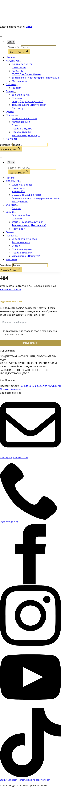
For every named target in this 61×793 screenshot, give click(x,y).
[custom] (30, 776)
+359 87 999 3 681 (10, 522)
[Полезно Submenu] (17, 236)
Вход (29, 26)
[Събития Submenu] (17, 85)
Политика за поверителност (34, 779)
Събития (11, 84)
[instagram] (30, 645)
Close (11, 41)
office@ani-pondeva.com (14, 457)
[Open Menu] (1, 36)
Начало (10, 57)
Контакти (11, 138)
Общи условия (9, 779)
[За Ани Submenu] (15, 92)
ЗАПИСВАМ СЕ (30, 343)
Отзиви (10, 111)
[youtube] (30, 706)
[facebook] (30, 583)
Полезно (11, 115)
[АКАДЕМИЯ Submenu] (20, 61)
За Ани (10, 91)
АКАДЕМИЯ (12, 60)
